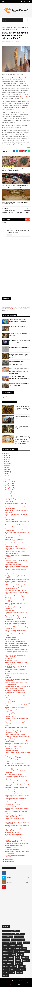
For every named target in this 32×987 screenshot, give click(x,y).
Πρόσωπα (5, 969)
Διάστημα (26, 942)
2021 (5, 463)
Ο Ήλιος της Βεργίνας (11, 660)
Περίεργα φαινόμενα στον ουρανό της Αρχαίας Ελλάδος (16, 683)
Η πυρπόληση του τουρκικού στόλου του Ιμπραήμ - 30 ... (17, 507)
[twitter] (24, 2)
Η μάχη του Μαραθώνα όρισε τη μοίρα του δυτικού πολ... (17, 518)
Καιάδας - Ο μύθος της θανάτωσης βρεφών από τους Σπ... (17, 753)
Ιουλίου (7, 492)
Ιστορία (4, 957)
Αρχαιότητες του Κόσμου (9, 942)
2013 (5, 480)
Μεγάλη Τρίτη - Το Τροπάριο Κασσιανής (16, 510)
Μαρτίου (7, 859)
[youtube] (27, 2)
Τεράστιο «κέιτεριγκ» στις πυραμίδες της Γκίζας (16, 593)
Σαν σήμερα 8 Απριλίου (12, 849)
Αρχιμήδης (8, 677)
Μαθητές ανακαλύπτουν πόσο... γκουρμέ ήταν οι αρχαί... (16, 740)
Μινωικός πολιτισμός (8, 960)
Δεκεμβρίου (8, 482)
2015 (5, 476)
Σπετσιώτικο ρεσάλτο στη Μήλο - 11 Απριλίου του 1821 (15, 815)
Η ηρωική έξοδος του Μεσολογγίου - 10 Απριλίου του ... (16, 829)
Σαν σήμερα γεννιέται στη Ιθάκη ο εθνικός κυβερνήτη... (17, 795)
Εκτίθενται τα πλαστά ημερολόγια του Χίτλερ (16, 613)
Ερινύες (7, 725)
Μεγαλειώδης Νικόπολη (12, 616)
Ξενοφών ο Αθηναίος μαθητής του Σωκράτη (17, 527)
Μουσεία (18, 960)
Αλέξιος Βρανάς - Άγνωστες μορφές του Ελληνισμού (16, 500)
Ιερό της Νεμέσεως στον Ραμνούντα (15, 641)
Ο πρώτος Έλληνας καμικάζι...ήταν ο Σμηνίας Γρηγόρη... (15, 582)
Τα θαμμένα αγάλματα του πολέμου (15, 690)
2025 (5, 455)
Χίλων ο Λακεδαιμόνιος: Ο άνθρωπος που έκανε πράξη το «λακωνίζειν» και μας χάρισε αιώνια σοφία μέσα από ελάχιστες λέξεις (19, 370)
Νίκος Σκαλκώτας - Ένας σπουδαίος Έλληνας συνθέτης (15, 692)
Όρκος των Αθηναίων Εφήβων (13, 774)
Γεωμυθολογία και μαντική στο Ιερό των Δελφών (16, 566)
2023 (5, 459)
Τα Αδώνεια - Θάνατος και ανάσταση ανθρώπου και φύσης (15, 624)
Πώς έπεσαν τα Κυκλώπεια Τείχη (14, 596)
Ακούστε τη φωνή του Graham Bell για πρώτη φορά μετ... (16, 561)
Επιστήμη (20, 954)
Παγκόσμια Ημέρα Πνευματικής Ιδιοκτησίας (17, 579)
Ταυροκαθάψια (9, 658)
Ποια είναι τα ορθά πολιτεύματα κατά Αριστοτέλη (15, 607)
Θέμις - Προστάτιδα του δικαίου (14, 688)
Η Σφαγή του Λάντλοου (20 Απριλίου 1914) (17, 686)
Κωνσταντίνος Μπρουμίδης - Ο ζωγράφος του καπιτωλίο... (17, 652)
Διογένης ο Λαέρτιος (10, 782)
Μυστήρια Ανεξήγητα (8, 963)
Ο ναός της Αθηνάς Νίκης (12, 647)
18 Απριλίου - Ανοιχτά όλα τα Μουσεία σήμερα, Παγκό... (16, 715)
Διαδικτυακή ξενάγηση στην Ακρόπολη (16, 769)
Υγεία (12, 972)
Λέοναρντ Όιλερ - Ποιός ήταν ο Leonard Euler (16, 760)
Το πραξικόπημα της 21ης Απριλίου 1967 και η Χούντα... (17, 679)
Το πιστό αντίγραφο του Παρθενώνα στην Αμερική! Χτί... (17, 533)
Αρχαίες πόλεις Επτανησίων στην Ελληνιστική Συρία (14, 819)
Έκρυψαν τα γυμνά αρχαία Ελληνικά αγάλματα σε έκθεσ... (15, 631)
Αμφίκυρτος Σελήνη (10, 713)
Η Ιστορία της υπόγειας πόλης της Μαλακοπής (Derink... (14, 840)
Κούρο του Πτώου (25, 96)
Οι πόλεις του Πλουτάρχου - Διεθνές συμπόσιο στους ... (15, 587)
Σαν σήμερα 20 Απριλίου (12, 702)
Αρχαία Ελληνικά (7, 397)
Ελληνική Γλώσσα (7, 951)
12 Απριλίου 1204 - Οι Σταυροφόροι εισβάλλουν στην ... (15, 799)
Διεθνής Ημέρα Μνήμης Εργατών (14, 543)
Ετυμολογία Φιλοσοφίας (12, 750)
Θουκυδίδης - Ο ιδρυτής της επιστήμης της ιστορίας (17, 784)
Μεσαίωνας (25, 957)
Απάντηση (9, 234)
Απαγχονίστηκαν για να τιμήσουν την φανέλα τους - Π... (16, 777)
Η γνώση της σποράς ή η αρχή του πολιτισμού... (15, 529)
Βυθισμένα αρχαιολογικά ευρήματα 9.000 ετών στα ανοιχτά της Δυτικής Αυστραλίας (15, 169)
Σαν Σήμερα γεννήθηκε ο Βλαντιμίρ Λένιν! (17, 649)
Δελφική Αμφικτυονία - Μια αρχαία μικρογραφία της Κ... (15, 552)
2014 (5, 478)
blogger (27, 219)
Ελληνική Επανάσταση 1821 (21, 951)
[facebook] (21, 2)
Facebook (25, 307)
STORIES (5, 975)
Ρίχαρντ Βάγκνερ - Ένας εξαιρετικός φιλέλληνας (15, 548)
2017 (5, 472)
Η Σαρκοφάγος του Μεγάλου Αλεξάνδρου (16, 843)
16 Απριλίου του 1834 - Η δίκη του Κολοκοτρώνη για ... (15, 747)
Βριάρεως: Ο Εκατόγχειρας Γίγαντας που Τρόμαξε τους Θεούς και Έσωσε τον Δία (19, 355)
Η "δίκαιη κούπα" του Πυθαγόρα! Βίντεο (16, 590)
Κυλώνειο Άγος (9, 698)
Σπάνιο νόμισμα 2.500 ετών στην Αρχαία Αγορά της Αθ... (17, 852)
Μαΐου (7, 496)
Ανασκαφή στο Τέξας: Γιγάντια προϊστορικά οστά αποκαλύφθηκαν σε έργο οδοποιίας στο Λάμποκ (15, 186)
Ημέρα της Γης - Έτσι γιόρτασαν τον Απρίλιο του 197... (15, 655)
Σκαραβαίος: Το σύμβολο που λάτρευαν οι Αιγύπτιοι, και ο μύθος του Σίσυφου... (19, 378)
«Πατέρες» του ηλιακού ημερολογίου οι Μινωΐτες (16, 728)
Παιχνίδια (5, 966)
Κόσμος (11, 957)
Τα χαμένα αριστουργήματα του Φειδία (16, 621)
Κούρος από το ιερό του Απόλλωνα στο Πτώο (16, 634)
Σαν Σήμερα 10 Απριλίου (12, 832)
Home (3, 27)
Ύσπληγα (7, 558)
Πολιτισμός (21, 966)
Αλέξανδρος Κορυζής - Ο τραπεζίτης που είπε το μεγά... (16, 719)
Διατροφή (5, 945)
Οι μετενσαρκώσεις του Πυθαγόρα (15, 669)
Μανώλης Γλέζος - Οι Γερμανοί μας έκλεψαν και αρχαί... (17, 766)
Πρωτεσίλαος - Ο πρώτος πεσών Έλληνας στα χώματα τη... (17, 788)
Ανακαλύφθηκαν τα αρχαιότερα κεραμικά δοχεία (17, 808)
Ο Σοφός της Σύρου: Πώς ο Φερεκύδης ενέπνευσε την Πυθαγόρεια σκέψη (22, 418)
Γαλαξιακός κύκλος (10, 806)
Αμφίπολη (5, 930)
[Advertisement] (16, 278)
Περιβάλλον (13, 966)
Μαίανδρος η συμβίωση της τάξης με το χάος (16, 674)
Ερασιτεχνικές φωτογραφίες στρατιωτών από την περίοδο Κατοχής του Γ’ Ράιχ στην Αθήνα (19, 362)
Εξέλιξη (13, 954)
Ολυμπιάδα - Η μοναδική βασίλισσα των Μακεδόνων (16, 744)
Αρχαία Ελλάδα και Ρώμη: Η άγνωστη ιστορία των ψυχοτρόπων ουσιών (15, 203)
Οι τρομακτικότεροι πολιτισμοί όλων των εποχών (17, 826)
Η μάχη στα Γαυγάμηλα (11, 756)
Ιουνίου (7, 494)
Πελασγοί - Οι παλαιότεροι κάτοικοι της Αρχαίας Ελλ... (16, 515)
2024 (5, 457)
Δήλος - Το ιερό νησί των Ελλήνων (15, 734)
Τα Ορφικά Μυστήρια (11, 711)
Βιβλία (19, 942)
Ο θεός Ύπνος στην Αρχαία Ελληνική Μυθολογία (15, 604)
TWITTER (9, 877)
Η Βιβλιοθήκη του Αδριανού (13, 564)
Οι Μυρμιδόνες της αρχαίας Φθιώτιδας (16, 780)
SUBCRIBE (27, 886)
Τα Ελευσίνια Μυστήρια (11, 574)
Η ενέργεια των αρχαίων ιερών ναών (15, 802)
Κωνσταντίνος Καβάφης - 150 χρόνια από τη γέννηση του (17, 521)
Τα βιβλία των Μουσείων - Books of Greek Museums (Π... (15, 835)
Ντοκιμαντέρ (19, 963)
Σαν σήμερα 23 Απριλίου (12, 639)
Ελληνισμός (6, 954)
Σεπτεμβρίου (9, 488)
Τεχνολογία (6, 972)
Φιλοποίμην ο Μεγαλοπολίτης (13, 845)
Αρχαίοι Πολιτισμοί (7, 936)
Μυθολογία (25, 960)
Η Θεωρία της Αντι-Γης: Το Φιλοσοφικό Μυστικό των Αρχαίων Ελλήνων (19, 341)
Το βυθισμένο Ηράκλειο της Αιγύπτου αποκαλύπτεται (15, 503)
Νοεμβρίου (8, 484)
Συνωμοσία (22, 969)
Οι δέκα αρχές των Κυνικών (12, 804)
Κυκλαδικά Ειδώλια (10, 637)
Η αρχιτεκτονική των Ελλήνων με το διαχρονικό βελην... (15, 545)
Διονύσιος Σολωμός (10, 847)
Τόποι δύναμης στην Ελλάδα (13, 758)
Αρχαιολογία (6, 939)
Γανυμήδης (8, 671)
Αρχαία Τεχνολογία (7, 933)
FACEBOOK (9, 873)
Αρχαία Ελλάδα (14, 930)
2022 (5, 461)
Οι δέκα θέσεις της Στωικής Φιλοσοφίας (16, 643)
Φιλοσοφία (19, 972)
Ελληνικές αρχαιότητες (20, 948)
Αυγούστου (8, 490)
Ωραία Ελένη (8, 512)
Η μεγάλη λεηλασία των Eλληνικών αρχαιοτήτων (15, 536)
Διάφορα (8, 27)
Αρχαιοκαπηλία (18, 936)
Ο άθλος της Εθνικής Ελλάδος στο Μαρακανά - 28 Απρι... (14, 539)
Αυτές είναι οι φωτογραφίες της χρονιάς (16, 571)
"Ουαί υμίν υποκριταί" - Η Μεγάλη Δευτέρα (17, 525)
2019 (5, 468)
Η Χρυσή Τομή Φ (9, 610)
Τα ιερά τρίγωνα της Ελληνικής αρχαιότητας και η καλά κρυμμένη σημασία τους (18, 321)
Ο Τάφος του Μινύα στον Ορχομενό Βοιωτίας (15, 855)
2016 (5, 474)
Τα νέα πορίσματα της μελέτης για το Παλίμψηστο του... (15, 666)
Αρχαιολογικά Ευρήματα (18, 939)
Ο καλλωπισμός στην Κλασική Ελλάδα (16, 696)
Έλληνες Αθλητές (7, 948)
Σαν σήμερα (14, 969)
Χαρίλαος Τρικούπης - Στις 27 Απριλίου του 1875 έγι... (17, 555)
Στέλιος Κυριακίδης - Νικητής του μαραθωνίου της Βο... (14, 731)
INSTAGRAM (9, 882)
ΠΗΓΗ (28, 147)
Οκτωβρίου (8, 486)
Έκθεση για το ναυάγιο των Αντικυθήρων (17, 645)
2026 (5, 453)
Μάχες (17, 957)
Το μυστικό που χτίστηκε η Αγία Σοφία (16, 793)
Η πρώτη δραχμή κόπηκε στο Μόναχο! (16, 791)
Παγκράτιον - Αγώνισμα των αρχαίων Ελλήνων (15, 722)
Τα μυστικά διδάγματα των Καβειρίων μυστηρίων (15, 771)
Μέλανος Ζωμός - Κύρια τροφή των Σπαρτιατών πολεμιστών (15, 708)
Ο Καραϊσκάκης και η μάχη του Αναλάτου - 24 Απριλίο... (17, 618)
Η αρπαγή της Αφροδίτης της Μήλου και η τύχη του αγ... (17, 822)
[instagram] (29, 2)
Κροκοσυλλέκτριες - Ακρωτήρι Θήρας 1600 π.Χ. (17, 704)
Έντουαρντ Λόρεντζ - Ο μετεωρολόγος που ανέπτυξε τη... (17, 737)
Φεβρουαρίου (9, 861)
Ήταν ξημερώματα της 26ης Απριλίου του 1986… (17, 576)
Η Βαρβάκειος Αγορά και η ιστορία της (16, 569)
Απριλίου (8, 498)
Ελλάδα (19, 945)
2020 (5, 466)
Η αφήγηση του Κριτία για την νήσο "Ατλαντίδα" (15, 600)
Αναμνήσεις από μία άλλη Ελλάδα (14, 763)
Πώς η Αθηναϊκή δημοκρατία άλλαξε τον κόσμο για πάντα (19, 384)
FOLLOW (27, 877)
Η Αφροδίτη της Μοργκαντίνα (17, 326)
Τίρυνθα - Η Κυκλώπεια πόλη (13, 838)
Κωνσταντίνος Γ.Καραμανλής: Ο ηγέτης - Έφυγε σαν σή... (16, 627)
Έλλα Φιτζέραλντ (9, 598)
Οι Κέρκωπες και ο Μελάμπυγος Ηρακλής (17, 585)
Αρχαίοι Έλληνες (19, 933)
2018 (5, 470)
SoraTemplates (13, 983)
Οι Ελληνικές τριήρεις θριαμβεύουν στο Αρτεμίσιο (16, 663)
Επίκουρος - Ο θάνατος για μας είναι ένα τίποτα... (16, 812)
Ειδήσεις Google (8, 308)
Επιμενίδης (8, 700)
